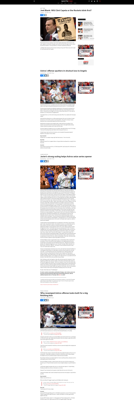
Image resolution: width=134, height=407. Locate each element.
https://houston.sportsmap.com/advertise (49, 284)
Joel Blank (42, 12)
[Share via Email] (46, 75)
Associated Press (86, 25)
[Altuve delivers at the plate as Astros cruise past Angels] (80, 37)
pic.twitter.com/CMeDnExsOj (53, 349)
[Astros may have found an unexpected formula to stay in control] (80, 30)
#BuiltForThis (53, 341)
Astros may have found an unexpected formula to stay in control (88, 29)
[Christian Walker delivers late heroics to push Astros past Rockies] (58, 316)
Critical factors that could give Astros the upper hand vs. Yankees (88, 23)
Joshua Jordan (92, 25)
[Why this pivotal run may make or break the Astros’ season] (58, 177)
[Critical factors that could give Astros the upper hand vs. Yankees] (80, 24)
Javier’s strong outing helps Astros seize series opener (66, 156)
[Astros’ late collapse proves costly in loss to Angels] (58, 92)
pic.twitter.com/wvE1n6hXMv (53, 383)
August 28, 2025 (58, 334)
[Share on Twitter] (43, 15)
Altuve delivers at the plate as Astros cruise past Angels (88, 36)
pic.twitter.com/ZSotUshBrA (55, 333)
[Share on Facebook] (41, 15)
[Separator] (46, 15)
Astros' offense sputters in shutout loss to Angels (63, 71)
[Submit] (99, 1)
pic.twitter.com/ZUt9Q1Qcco (62, 341)
